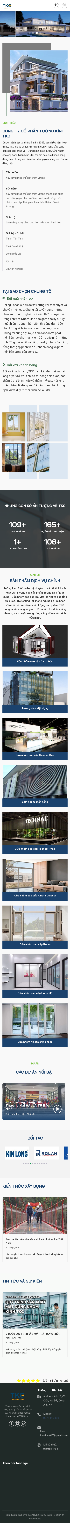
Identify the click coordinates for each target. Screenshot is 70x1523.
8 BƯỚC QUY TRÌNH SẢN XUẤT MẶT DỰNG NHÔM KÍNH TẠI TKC (33, 1335)
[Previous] (3, 1229)
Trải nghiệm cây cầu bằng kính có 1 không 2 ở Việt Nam (34, 1241)
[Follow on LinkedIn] (17, 1423)
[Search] (56, 5)
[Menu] (64, 5)
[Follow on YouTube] (23, 1423)
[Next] (67, 1229)
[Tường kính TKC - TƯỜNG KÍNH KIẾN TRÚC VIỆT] (18, 5)
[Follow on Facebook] (11, 1423)
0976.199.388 (51, 1417)
